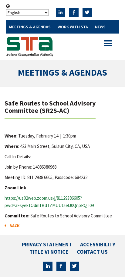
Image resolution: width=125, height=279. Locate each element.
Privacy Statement (47, 244)
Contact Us (92, 251)
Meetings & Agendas (30, 27)
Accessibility (97, 244)
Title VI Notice (49, 251)
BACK (14, 225)
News (100, 27)
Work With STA (73, 27)
